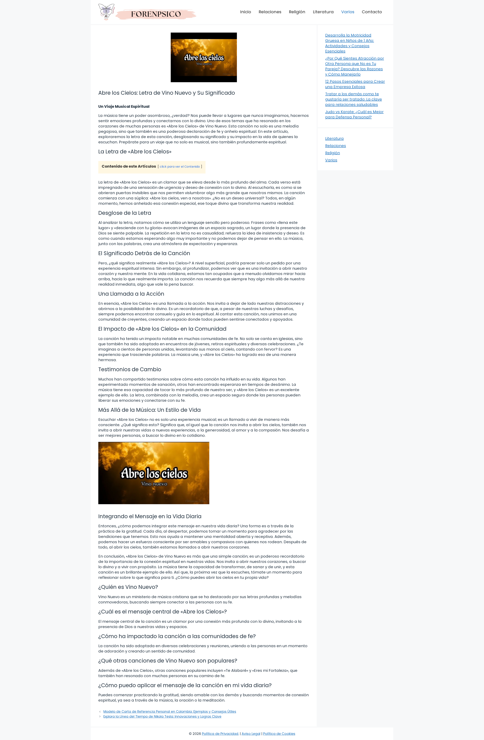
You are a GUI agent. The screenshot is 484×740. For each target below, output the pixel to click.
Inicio (245, 12)
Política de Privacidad (220, 733)
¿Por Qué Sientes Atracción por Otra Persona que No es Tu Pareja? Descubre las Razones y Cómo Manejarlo (354, 66)
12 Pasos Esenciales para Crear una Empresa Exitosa (355, 84)
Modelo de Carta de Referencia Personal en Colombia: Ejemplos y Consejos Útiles (169, 711)
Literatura (323, 12)
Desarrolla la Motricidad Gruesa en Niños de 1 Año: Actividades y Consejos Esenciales (349, 43)
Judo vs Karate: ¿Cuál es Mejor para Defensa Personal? (354, 114)
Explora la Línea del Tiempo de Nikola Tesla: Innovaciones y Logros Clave (162, 716)
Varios (347, 12)
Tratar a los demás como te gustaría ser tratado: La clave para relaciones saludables (353, 99)
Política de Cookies (279, 733)
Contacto (372, 12)
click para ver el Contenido (180, 166)
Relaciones (270, 12)
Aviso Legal (251, 733)
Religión (297, 12)
